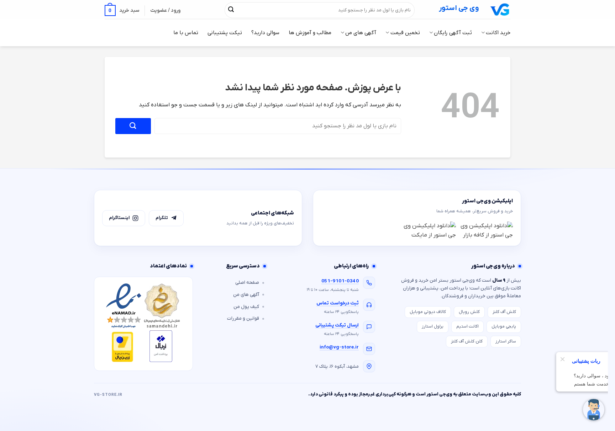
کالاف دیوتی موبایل (428, 312)
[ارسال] (231, 10)
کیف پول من (246, 307)
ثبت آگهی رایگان (453, 32)
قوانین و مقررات (243, 318)
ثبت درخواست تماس (337, 303)
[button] (122, 10)
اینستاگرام (119, 218)
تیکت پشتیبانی (224, 32)
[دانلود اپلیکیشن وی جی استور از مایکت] (429, 230)
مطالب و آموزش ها (310, 32)
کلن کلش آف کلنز (467, 341)
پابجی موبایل (504, 326)
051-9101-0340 (340, 281)
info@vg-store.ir (339, 347)
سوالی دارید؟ (265, 32)
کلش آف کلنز (504, 312)
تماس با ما (185, 32)
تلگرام (162, 218)
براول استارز (432, 326)
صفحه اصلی (247, 283)
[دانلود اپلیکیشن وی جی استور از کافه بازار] (486, 230)
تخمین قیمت (405, 32)
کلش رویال (469, 312)
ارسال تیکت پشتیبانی (337, 325)
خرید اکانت (498, 32)
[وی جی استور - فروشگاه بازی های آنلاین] (500, 9)
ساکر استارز (505, 341)
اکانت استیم (467, 326)
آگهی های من (360, 32)
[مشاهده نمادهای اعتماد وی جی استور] (143, 324)
